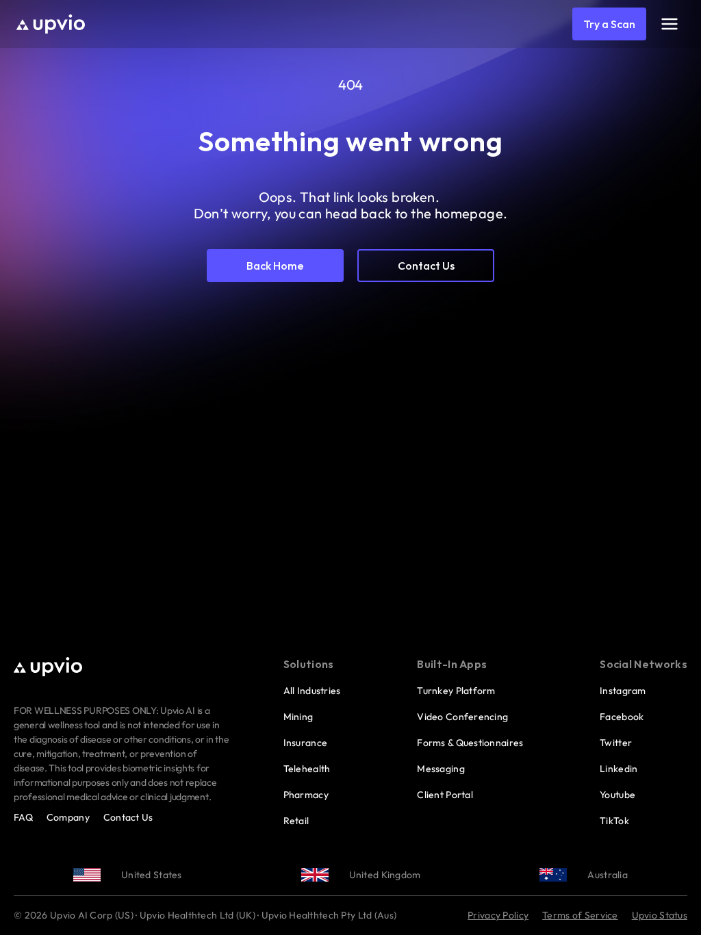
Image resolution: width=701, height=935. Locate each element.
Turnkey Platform (456, 690)
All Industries (312, 690)
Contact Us (128, 817)
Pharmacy (306, 795)
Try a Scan (609, 24)
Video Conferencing (462, 716)
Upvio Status (659, 915)
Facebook (621, 716)
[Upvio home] (50, 24)
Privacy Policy (498, 915)
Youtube (617, 795)
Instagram (623, 690)
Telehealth (307, 769)
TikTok (614, 821)
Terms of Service (579, 915)
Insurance (305, 743)
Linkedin (618, 769)
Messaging (441, 769)
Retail (296, 821)
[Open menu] (669, 24)
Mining (298, 716)
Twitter (616, 743)
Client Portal (445, 795)
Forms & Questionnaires (470, 743)
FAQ (23, 817)
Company (68, 817)
